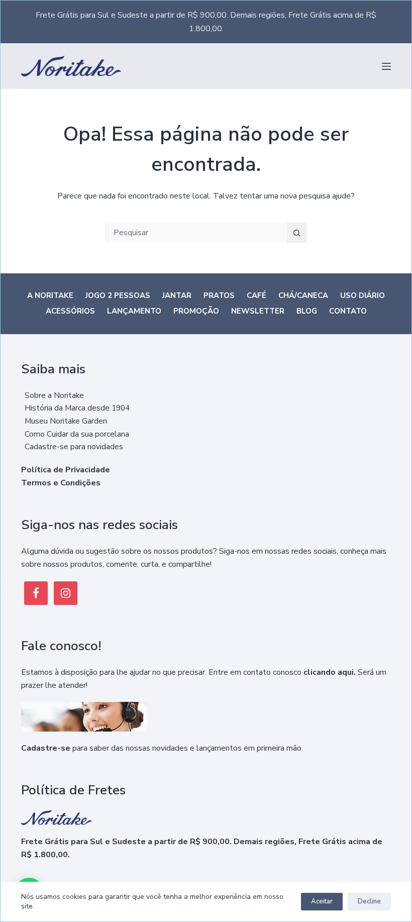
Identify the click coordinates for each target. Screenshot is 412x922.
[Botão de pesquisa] (296, 232)
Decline (369, 901)
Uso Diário (362, 295)
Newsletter (257, 311)
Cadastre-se (45, 748)
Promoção (196, 311)
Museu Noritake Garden (66, 421)
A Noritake (50, 295)
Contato (348, 311)
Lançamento (134, 311)
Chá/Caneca (303, 295)
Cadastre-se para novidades (74, 446)
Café (256, 295)
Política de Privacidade (65, 469)
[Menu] (386, 66)
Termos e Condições (60, 482)
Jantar (176, 295)
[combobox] (196, 233)
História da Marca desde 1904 (77, 407)
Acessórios (70, 311)
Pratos (219, 295)
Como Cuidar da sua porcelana (77, 434)
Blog (306, 311)
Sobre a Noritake (54, 395)
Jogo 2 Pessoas (117, 295)
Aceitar (322, 901)
